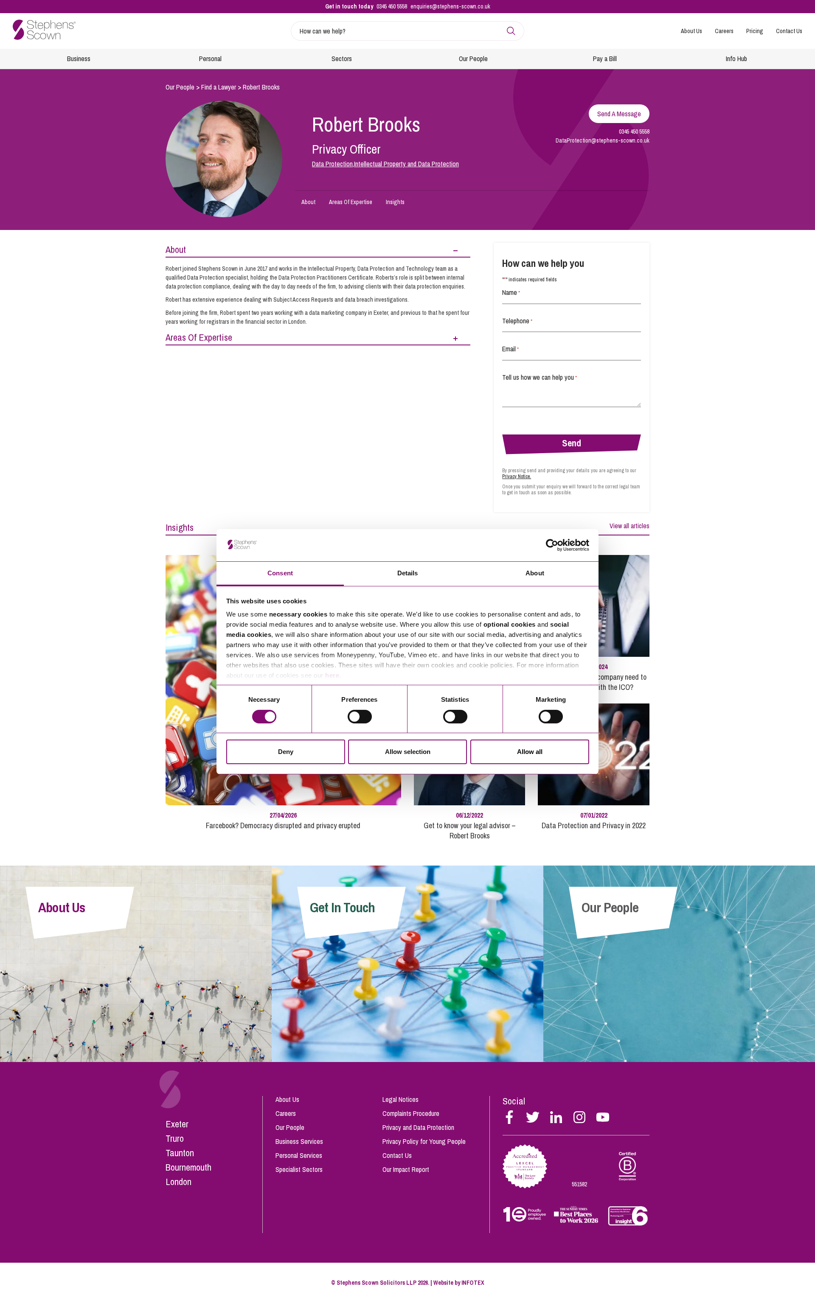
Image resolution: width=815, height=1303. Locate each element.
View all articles (629, 525)
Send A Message (619, 113)
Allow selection (407, 751)
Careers (724, 31)
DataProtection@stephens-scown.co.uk (602, 140)
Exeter (177, 1124)
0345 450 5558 (392, 6)
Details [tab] (407, 573)
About (308, 202)
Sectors (342, 58)
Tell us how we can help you (539, 377)
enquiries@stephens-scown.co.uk (450, 6)
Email (510, 348)
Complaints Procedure (410, 1113)
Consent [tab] (280, 573)
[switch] (360, 716)
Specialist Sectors (299, 1169)
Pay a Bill (605, 58)
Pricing (754, 31)
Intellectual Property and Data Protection (406, 163)
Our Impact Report (405, 1169)
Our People (473, 58)
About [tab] (535, 573)
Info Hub (736, 58)
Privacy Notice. (516, 476)
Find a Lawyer (218, 87)
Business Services (299, 1141)
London (178, 1181)
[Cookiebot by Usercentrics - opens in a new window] (552, 545)
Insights (395, 202)
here (332, 675)
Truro (175, 1138)
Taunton (180, 1152)
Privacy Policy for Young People (424, 1141)
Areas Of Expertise (350, 202)
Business (78, 58)
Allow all (529, 751)
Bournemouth (188, 1167)
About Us (691, 31)
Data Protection (332, 163)
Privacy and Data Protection (418, 1127)
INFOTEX (472, 1282)
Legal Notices (400, 1099)
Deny (285, 751)
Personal (210, 58)
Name (511, 292)
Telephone (517, 320)
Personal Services (298, 1155)
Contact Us (789, 31)
